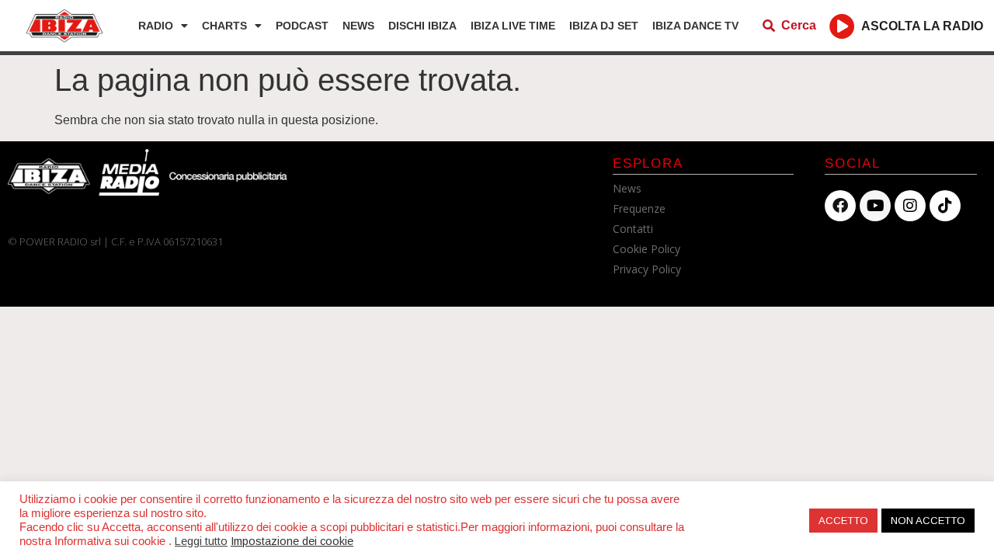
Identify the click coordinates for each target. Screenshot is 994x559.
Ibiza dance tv (695, 25)
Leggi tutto (201, 541)
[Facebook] (840, 205)
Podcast (302, 25)
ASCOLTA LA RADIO (922, 26)
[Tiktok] (945, 205)
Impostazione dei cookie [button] (292, 541)
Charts (224, 25)
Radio (155, 25)
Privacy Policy (647, 269)
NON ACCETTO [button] (928, 520)
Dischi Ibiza (422, 25)
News (358, 25)
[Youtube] (875, 205)
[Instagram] (910, 205)
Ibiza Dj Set (603, 25)
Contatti (633, 228)
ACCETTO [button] (843, 520)
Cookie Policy (646, 248)
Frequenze (639, 208)
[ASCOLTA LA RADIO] (842, 26)
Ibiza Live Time (513, 25)
